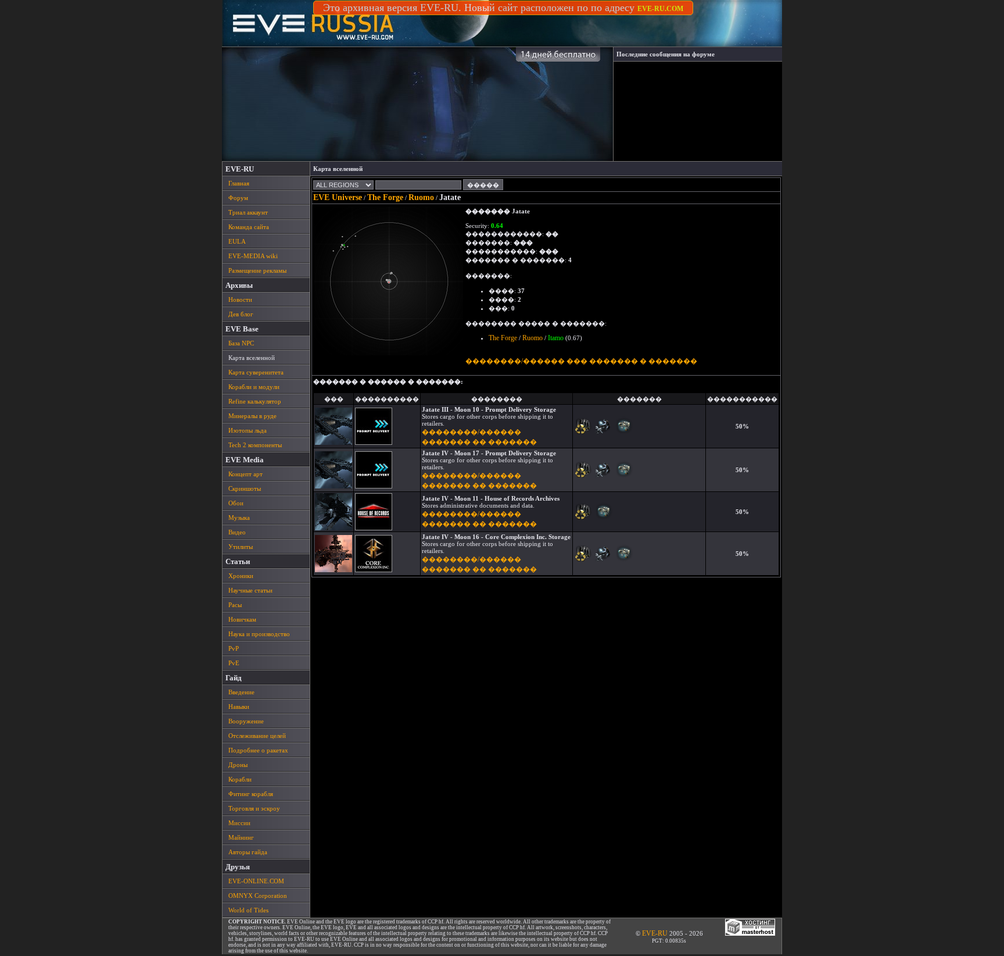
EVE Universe (337, 197)
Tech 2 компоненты (255, 444)
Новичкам (242, 619)
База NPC (241, 343)
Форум (238, 197)
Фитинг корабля (250, 793)
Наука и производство (259, 633)
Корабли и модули (253, 386)
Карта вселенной (251, 357)
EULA (237, 241)
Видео (237, 532)
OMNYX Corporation (257, 895)
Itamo (556, 338)
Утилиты (240, 546)
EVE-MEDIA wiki (253, 255)
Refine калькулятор (254, 401)
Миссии (239, 822)
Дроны (238, 764)
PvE (233, 662)
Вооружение (246, 721)
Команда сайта (248, 226)
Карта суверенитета (256, 372)
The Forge (385, 197)
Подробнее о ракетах (258, 750)
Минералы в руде (252, 415)
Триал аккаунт (248, 212)
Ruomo (421, 197)
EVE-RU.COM (660, 9)
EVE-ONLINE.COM (256, 880)
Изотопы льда (247, 430)
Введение (241, 692)
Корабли (240, 779)
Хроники (240, 575)
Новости (240, 299)
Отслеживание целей (257, 735)
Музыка (239, 517)
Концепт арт (245, 473)
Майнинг (241, 837)
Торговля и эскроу (254, 808)
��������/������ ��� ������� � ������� (581, 361)
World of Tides (248, 910)
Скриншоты (244, 488)
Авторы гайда (247, 851)
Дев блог (240, 314)
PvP (233, 648)
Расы (235, 604)
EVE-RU (655, 933)
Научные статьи (250, 590)
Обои (235, 503)
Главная (238, 183)
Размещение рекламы (257, 270)
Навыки (238, 706)
